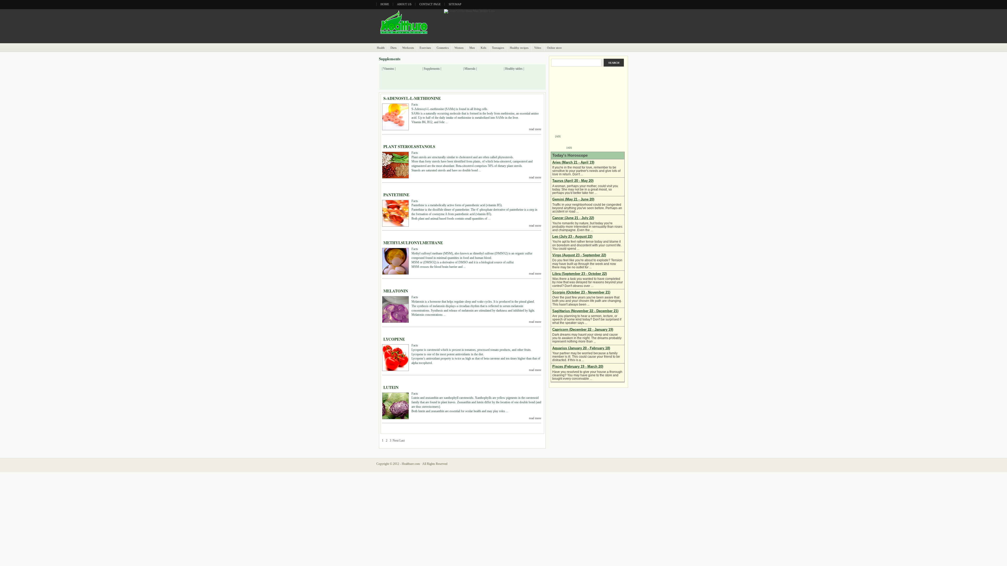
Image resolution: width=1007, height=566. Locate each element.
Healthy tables (514, 68)
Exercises (425, 47)
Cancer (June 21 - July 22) (573, 218)
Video (537, 47)
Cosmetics (443, 47)
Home (385, 4)
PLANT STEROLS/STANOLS (409, 146)
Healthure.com (411, 464)
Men (472, 47)
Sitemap (455, 4)
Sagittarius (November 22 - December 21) (585, 311)
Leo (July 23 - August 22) (572, 236)
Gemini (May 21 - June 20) (573, 199)
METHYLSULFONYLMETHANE (413, 243)
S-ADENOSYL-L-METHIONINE (412, 98)
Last (402, 440)
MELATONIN (395, 291)
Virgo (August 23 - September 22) (579, 255)
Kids (483, 47)
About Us (404, 4)
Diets (393, 47)
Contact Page (430, 4)
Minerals (469, 68)
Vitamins (388, 68)
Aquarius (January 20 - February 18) (581, 348)
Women (459, 47)
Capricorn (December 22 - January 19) (582, 329)
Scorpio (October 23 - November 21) (581, 292)
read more (535, 129)
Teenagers (498, 47)
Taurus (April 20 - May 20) (572, 181)
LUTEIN (391, 387)
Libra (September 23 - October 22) (579, 274)
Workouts (408, 47)
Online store (554, 47)
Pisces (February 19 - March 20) (577, 366)
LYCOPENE (394, 339)
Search (613, 62)
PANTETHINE (396, 195)
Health (381, 47)
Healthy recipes (519, 47)
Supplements (432, 68)
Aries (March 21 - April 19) (573, 162)
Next (396, 440)
